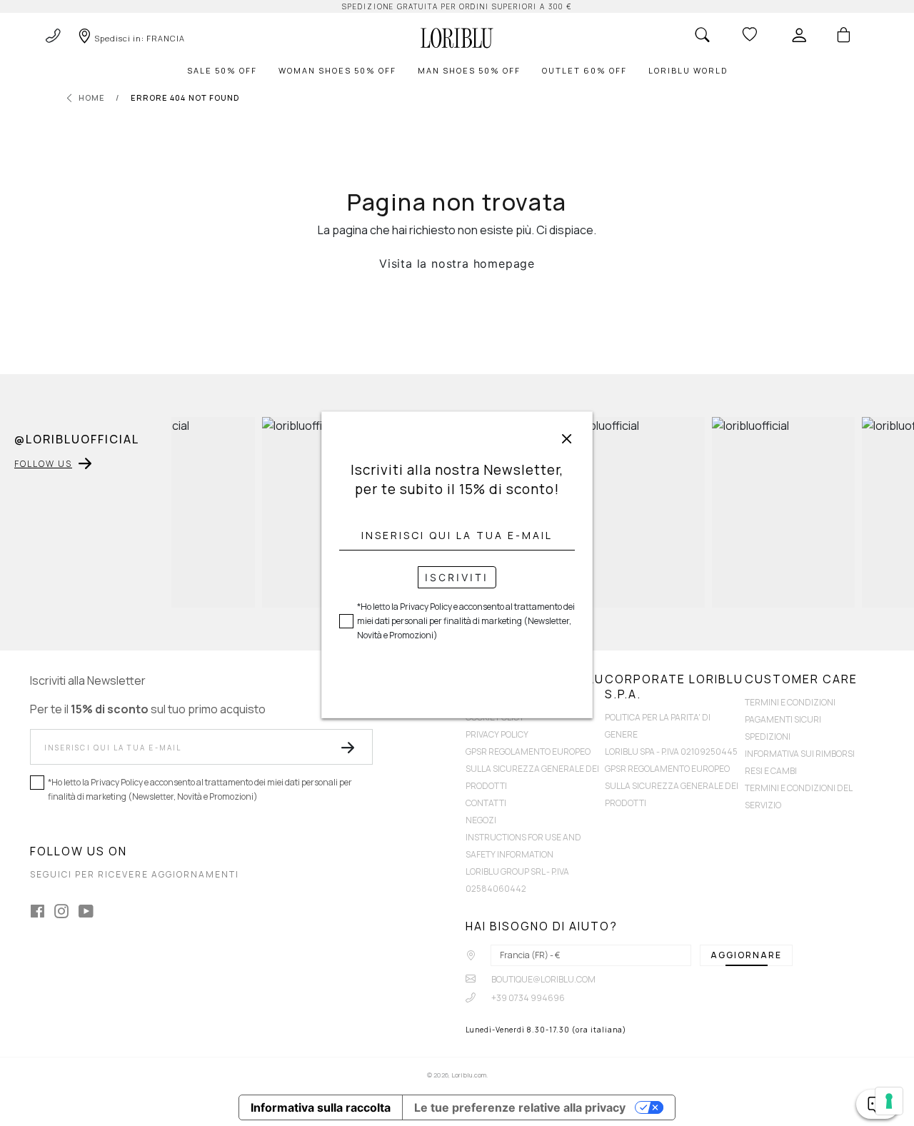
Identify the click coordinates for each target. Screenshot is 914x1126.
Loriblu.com (468, 1075)
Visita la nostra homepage (457, 263)
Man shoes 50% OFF (469, 70)
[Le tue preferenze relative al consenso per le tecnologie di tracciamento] (889, 1101)
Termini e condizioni (790, 702)
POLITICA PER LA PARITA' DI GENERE (657, 725)
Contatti (486, 803)
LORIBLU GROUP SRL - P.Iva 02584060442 (517, 880)
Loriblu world (688, 70)
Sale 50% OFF (222, 70)
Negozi (481, 820)
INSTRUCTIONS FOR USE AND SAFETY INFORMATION (523, 845)
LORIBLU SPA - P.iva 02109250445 (671, 751)
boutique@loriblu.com (543, 979)
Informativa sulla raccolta (321, 1107)
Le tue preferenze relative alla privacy (520, 1107)
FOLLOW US (43, 464)
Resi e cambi (771, 771)
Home (92, 97)
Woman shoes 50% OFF (337, 70)
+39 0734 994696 (527, 998)
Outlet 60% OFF (584, 70)
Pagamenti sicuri (783, 719)
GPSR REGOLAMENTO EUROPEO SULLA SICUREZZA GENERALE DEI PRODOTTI (532, 768)
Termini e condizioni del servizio (798, 796)
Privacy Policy (497, 734)
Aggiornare (746, 955)
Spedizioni (767, 736)
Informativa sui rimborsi (800, 754)
